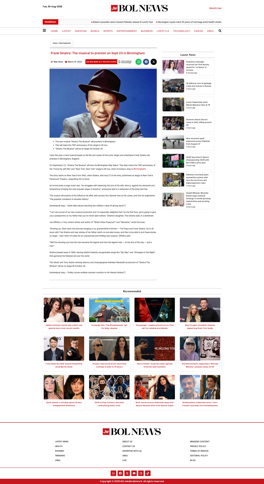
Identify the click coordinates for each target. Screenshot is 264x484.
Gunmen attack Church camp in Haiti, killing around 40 (198, 122)
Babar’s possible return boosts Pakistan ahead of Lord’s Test (113, 22)
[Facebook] (120, 473)
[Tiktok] (148, 473)
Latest (66, 31)
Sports (108, 31)
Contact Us (128, 446)
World (95, 31)
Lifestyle (163, 31)
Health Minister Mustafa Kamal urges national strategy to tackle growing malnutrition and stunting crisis (198, 198)
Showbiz (59, 451)
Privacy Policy (198, 446)
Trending (60, 455)
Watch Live (215, 8)
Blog (192, 460)
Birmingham (140, 168)
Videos (198, 31)
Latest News (61, 441)
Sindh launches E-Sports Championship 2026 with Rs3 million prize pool (197, 160)
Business (147, 31)
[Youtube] (134, 473)
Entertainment (127, 31)
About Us (127, 441)
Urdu (210, 31)
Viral (58, 460)
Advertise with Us (132, 451)
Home (54, 31)
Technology (181, 31)
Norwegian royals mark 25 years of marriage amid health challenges (182, 22)
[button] (138, 62)
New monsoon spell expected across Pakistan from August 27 (198, 141)
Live (124, 460)
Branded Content (199, 441)
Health (58, 446)
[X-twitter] (127, 473)
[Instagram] (141, 473)
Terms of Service (199, 451)
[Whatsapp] (113, 473)
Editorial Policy (199, 455)
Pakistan (81, 31)
